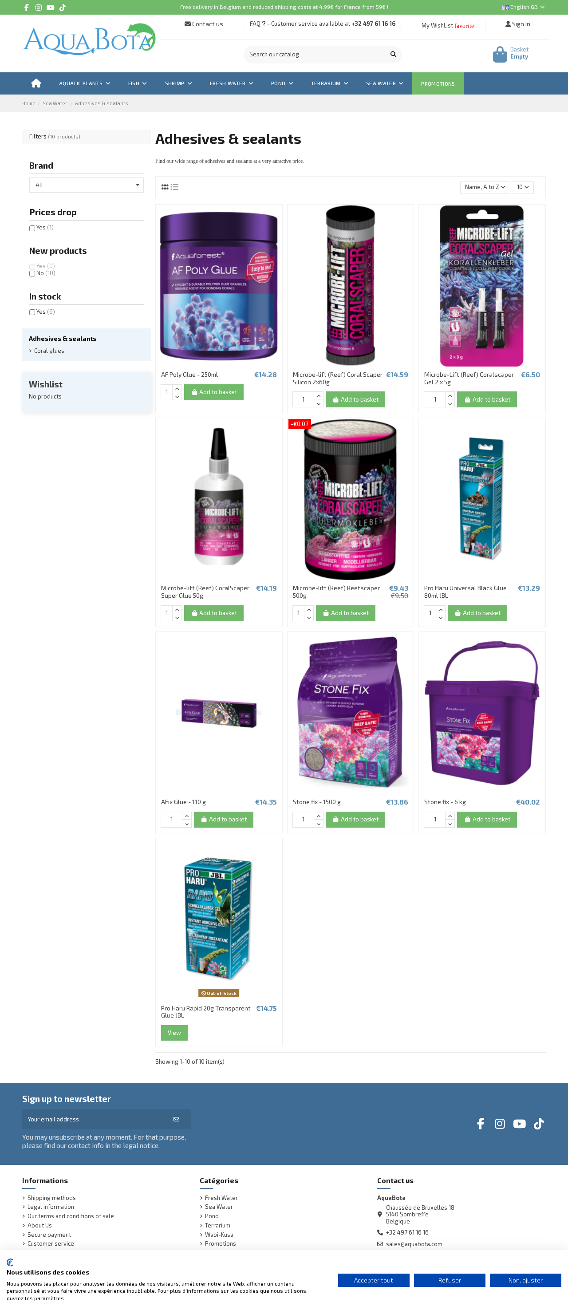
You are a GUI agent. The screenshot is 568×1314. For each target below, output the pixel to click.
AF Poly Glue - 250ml (189, 374)
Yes (45, 227)
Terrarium (217, 1225)
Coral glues (49, 350)
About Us (40, 1225)
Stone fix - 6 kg (445, 801)
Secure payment (49, 1234)
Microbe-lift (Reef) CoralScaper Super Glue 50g (205, 591)
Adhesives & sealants (62, 338)
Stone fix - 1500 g (317, 801)
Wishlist (46, 384)
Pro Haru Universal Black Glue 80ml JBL (465, 591)
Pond (212, 1216)
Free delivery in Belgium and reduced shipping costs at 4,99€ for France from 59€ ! (284, 7)
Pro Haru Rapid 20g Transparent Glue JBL (206, 1011)
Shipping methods (52, 1198)
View (174, 1032)
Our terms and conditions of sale (71, 1216)
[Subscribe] (176, 1119)
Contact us (207, 24)
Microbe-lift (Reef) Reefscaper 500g (336, 591)
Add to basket (218, 391)
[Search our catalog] (393, 54)
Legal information (51, 1207)
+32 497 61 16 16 (373, 23)
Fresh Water (221, 1198)
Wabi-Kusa (219, 1234)
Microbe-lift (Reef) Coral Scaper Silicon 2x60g (338, 378)
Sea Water (219, 1207)
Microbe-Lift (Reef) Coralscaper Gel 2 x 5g (469, 378)
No (45, 272)
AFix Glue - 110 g (183, 801)
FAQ (255, 23)
